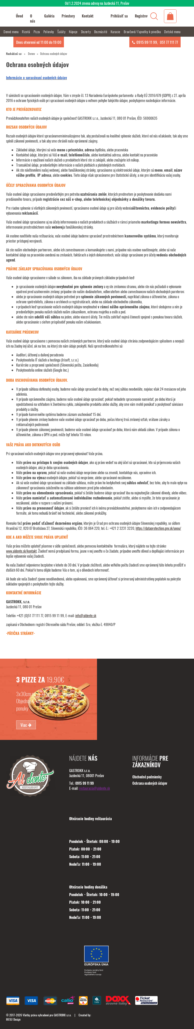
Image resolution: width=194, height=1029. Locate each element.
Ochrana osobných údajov (149, 783)
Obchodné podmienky (147, 776)
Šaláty (61, 31)
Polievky (49, 31)
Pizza (37, 31)
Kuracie (116, 31)
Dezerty (86, 31)
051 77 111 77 (169, 42)
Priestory (68, 15)
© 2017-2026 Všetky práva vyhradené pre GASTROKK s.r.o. (39, 1015)
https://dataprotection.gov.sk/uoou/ (158, 528)
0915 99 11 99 (146, 42)
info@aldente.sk (85, 615)
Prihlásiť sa (119, 15)
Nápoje (74, 31)
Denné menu (11, 31)
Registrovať (143, 15)
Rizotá (26, 31)
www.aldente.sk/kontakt (21, 551)
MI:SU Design (13, 1019)
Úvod (19, 15)
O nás (32, 18)
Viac (24, 725)
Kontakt (87, 15)
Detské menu (172, 31)
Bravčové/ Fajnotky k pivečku (143, 31)
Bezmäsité (101, 31)
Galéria (49, 15)
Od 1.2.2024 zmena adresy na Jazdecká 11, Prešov (97, 3)
